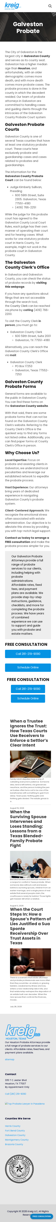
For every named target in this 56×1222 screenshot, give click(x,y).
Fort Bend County (15, 1130)
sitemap (9, 1059)
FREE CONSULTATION (42, 1216)
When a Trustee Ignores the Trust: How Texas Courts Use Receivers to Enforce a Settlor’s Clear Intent (29, 733)
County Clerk (19, 306)
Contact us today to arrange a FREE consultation (27, 540)
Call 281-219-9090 (28, 654)
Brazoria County (14, 1144)
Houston (24, 68)
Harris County (12, 1126)
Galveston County (37, 56)
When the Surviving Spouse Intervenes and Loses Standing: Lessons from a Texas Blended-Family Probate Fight (28, 829)
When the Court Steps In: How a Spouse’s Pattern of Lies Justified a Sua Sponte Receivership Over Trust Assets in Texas (30, 926)
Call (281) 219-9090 (15, 1094)
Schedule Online (28, 667)
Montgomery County (17, 1139)
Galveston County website (29, 406)
